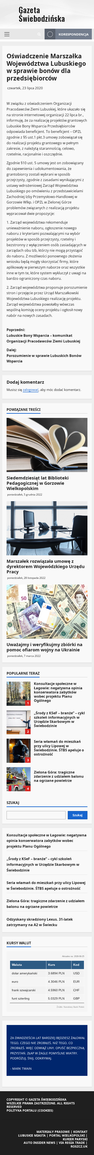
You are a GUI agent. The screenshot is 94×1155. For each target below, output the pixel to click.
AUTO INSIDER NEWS (39, 1143)
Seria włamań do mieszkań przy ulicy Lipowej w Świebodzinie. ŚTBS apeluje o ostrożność (19, 751)
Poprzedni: (43, 335)
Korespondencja (74, 34)
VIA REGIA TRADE (72, 1143)
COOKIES (45, 1110)
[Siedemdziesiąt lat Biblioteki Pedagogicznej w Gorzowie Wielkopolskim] (47, 445)
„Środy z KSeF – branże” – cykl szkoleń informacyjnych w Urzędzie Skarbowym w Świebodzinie (19, 722)
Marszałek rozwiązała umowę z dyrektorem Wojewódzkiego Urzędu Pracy (46, 566)
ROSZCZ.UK (79, 1146)
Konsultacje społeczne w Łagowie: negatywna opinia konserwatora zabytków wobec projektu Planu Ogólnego (19, 694)
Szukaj (13, 803)
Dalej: (44, 356)
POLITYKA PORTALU (22, 1110)
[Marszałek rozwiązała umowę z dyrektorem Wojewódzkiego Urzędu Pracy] (47, 528)
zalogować (30, 389)
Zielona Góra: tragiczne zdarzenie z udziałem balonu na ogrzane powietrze (19, 779)
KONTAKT (80, 1132)
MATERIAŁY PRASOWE (53, 1132)
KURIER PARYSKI (75, 1139)
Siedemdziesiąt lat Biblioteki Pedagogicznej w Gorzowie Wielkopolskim (38, 483)
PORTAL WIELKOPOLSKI (67, 1135)
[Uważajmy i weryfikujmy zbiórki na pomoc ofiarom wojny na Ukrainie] (47, 612)
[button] (7, 34)
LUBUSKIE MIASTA (32, 1135)
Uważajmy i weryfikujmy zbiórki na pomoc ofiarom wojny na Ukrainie (44, 647)
